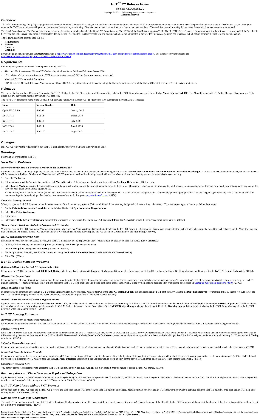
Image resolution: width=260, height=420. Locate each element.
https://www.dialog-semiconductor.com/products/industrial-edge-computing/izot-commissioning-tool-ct (105, 53)
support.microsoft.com (96, 195)
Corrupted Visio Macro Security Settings (213, 282)
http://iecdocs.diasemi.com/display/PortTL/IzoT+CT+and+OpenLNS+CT (36, 56)
